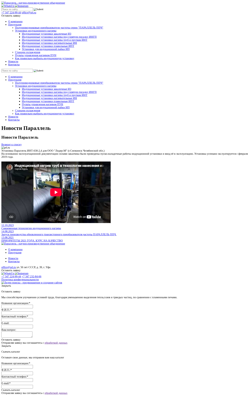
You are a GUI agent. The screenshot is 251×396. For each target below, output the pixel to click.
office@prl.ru (29, 12)
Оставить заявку (10, 15)
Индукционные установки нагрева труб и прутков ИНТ (54, 39)
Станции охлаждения (27, 52)
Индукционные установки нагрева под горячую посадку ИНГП (59, 36)
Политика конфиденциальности (20, 279)
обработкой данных (56, 342)
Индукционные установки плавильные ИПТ (48, 46)
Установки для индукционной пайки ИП (46, 49)
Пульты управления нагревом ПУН (35, 55)
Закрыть (6, 285)
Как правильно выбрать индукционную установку (44, 58)
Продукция (14, 24)
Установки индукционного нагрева (35, 30)
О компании (15, 21)
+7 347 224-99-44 (11, 12)
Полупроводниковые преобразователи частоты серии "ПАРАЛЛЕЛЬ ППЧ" (59, 27)
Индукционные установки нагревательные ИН (49, 43)
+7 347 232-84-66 (31, 276)
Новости (13, 61)
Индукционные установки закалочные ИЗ (46, 33)
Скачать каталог (10, 389)
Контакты (14, 64)
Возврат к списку (11, 144)
